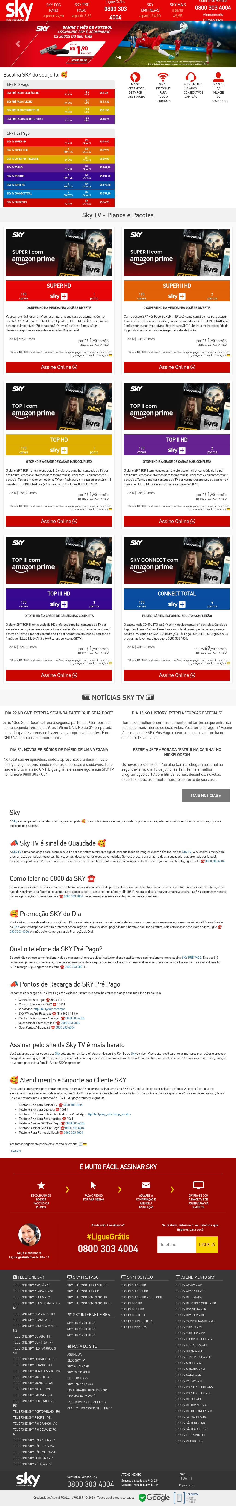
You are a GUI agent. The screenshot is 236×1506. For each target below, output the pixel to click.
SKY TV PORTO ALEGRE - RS (194, 1387)
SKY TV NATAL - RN (188, 1375)
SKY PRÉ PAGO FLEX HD (83, 1291)
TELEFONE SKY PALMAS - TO (32, 1395)
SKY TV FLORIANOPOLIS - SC (195, 1339)
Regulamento (186, 1485)
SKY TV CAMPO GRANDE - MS (195, 1321)
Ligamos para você (81, 1396)
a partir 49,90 (53, 16)
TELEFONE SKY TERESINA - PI (33, 1458)
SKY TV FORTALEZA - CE (192, 1345)
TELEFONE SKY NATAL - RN (31, 1389)
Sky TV (16, 852)
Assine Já (74, 1354)
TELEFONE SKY (77, 1378)
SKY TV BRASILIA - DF (190, 1315)
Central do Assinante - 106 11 (89, 1408)
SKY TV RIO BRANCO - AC (192, 1405)
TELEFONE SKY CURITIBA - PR (33, 1342)
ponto (94, 296)
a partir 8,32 (81, 16)
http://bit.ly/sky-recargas (49, 1009)
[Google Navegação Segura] (154, 1498)
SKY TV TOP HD (131, 1303)
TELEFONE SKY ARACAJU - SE (33, 1291)
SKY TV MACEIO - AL (189, 1363)
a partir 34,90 (150, 16)
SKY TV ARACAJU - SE (190, 1291)
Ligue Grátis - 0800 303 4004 (87, 1390)
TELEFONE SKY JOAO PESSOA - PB (36, 1371)
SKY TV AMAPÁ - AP (189, 1285)
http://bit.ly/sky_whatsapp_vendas (109, 1114)
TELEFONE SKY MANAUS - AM (33, 1383)
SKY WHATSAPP (78, 1366)
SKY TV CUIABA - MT (189, 1327)
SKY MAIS (178, 5)
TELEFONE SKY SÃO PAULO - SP (34, 1452)
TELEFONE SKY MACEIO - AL (32, 1377)
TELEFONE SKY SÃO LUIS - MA (33, 1446)
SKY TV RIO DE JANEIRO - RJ (194, 1411)
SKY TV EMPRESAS (134, 1327)
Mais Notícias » (206, 795)
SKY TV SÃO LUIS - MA (190, 1423)
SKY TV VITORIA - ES (189, 1441)
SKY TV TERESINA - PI (190, 1435)
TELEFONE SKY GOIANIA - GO (32, 1365)
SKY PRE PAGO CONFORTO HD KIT (89, 1303)
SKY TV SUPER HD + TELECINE (142, 1297)
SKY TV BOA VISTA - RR (191, 1309)
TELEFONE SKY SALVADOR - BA (34, 1440)
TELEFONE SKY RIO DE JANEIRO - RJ (35, 1432)
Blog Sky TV (76, 1360)
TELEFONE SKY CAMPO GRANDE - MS (35, 1328)
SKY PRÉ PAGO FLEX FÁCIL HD (87, 1285)
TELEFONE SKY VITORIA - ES (32, 1464)
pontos (212, 296)
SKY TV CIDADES (78, 1372)
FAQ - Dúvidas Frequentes (86, 1402)
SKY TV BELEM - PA (189, 1297)
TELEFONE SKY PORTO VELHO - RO (36, 1411)
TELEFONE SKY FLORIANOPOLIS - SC (35, 1351)
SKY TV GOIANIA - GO (189, 1351)
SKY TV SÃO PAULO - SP (191, 1429)
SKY (16, 927)
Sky (14, 821)
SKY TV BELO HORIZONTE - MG (196, 1303)
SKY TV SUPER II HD (134, 1291)
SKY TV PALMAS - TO (189, 1381)
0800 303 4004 (213, 7)
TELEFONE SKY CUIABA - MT (32, 1336)
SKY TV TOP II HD (132, 1309)
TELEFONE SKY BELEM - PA (31, 1297)
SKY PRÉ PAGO (191, 957)
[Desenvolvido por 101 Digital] (185, 1498)
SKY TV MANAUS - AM (190, 1369)
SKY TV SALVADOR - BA (191, 1417)
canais (23, 296)
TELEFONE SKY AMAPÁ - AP (31, 1285)
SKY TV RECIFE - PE (189, 1399)
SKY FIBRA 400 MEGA (81, 1329)
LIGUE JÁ (207, 1244)
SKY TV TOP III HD (133, 1315)
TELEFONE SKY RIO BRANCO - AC (35, 1423)
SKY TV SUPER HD (133, 1285)
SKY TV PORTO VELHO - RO (193, 1393)
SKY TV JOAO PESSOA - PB (193, 1357)
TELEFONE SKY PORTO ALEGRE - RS (35, 1403)
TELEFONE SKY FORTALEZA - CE (34, 1359)
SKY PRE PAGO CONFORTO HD (87, 1297)
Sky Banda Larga (80, 1384)
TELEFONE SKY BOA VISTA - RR (34, 1314)
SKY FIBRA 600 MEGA (81, 1323)
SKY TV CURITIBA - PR (190, 1333)
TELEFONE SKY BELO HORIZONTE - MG (36, 1305)
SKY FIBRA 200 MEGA (81, 1335)
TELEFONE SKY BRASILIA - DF (33, 1320)
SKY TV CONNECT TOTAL (137, 1321)
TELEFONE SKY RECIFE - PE (31, 1417)
